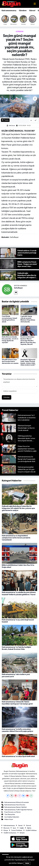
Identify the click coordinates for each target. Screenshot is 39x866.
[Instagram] (19, 796)
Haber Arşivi (8, 819)
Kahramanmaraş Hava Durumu (14, 805)
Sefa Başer (12, 125)
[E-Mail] (16, 292)
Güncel (32, 11)
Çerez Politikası (16, 830)
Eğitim (29, 828)
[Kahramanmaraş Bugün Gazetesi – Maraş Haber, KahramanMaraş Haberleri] (11, 4)
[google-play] (19, 845)
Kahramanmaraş (9, 11)
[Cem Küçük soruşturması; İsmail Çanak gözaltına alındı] (10, 310)
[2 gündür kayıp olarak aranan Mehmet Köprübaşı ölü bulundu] (28, 310)
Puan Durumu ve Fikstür (12, 812)
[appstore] (19, 839)
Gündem (22, 11)
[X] (12, 796)
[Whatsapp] (31, 796)
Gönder (6, 397)
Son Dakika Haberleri (11, 817)
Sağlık (22, 828)
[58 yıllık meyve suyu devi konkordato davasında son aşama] (10, 353)
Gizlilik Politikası (31, 830)
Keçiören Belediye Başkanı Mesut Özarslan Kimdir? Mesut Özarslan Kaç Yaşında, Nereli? (28, 340)
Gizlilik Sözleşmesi (10, 833)
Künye (6, 830)
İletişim (22, 833)
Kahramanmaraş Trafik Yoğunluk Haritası (18, 809)
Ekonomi (6, 828)
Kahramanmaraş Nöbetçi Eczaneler (16, 802)
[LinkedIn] (23, 796)
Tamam (27, 863)
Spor (14, 828)
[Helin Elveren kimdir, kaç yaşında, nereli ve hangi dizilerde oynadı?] (10, 331)
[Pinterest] (15, 796)
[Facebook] (8, 796)
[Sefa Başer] (7, 289)
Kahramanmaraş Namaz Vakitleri (15, 807)
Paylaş (6, 120)
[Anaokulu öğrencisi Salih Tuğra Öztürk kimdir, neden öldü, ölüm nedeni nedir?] (28, 353)
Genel (20, 825)
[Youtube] (27, 796)
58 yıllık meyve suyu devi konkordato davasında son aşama (10, 361)
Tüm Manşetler (9, 814)
